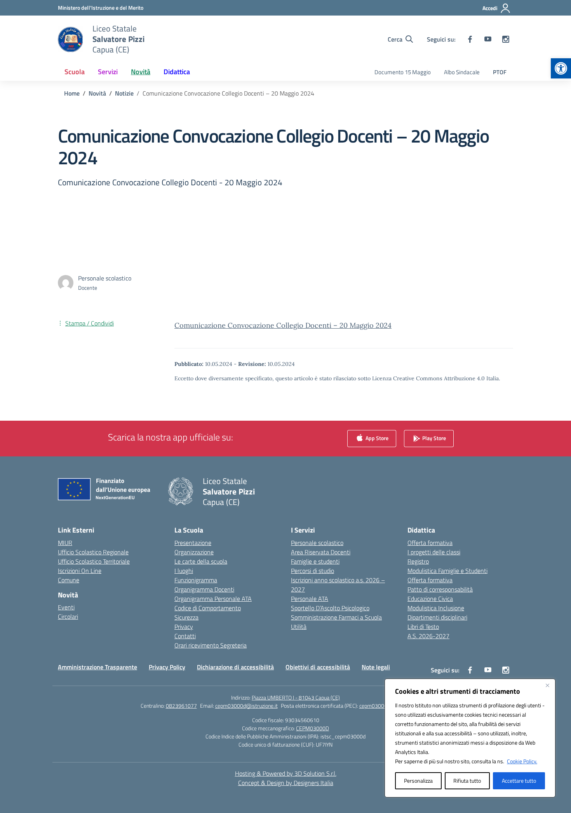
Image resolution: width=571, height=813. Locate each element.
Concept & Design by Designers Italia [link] (285, 782)
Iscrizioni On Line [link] (79, 570)
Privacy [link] (183, 626)
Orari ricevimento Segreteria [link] (210, 645)
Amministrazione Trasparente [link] (97, 667)
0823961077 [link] (181, 706)
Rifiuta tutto (467, 780)
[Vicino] (547, 685)
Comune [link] (68, 580)
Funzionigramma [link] (195, 580)
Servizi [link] (108, 71)
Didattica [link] (177, 71)
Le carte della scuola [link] (200, 561)
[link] (561, 68)
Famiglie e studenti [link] (315, 561)
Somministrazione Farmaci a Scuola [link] (336, 617)
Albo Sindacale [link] (462, 72)
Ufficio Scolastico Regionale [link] (93, 552)
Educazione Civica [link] (430, 598)
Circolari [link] (68, 616)
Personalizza (418, 780)
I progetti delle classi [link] (433, 552)
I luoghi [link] (183, 570)
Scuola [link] (74, 71)
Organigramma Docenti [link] (204, 589)
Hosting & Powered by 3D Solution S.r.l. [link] (285, 773)
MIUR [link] (65, 542)
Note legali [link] (376, 667)
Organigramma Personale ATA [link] (213, 598)
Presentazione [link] (192, 542)
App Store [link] (376, 437)
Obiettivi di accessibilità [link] (318, 667)
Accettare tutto (519, 780)
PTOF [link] (500, 72)
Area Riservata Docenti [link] (320, 552)
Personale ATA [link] (309, 598)
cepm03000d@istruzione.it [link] (246, 706)
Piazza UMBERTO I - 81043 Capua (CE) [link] (296, 697)
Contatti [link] (185, 636)
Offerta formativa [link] (430, 542)
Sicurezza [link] (186, 617)
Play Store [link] (433, 437)
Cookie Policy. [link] (522, 761)
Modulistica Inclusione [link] (435, 608)
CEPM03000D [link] (312, 728)
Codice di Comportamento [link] (207, 608)
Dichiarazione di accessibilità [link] (235, 667)
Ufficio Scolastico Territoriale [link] (94, 561)
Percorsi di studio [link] (312, 570)
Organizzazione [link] (194, 552)
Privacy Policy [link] (167, 667)
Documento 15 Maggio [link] (402, 72)
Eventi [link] (66, 607)
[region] (470, 738)
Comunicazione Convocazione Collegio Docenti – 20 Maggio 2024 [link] (283, 325)
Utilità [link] (298, 626)
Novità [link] (140, 71)
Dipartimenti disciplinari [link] (437, 617)
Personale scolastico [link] (317, 542)
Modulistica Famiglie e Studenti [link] (447, 570)
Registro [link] (418, 561)
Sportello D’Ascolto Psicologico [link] (330, 608)
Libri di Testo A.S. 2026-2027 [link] (428, 631)
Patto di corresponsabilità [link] (440, 589)
